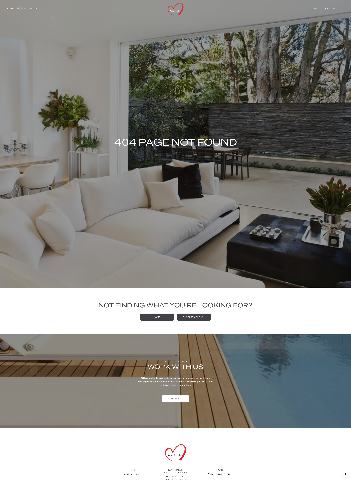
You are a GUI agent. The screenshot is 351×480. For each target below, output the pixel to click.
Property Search (194, 317)
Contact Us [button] (175, 398)
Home (157, 317)
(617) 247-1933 (132, 474)
